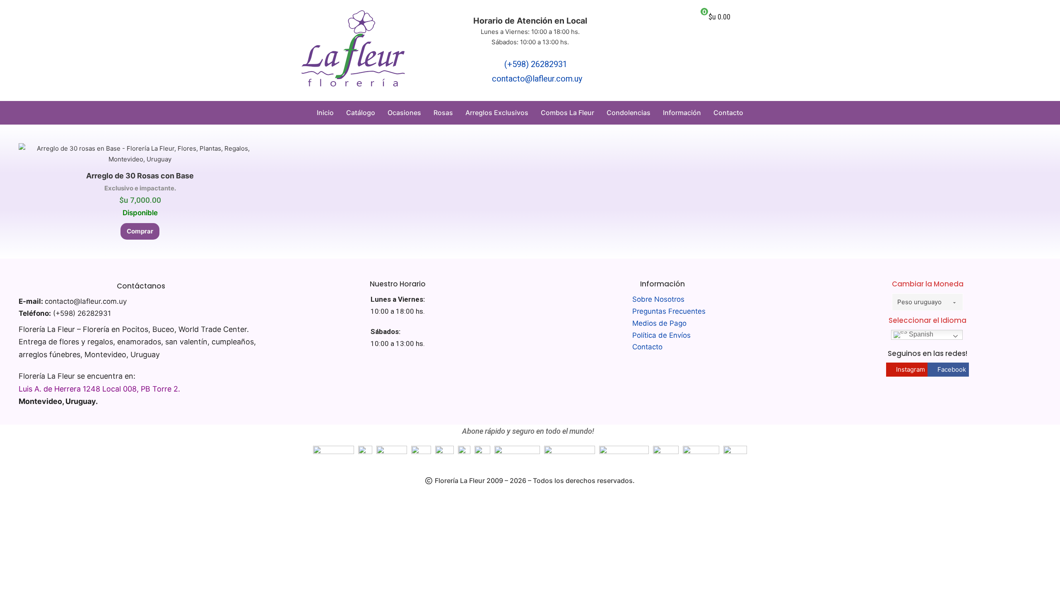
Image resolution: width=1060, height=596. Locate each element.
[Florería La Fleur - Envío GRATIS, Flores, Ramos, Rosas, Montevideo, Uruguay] (353, 50)
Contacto (728, 112)
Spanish (920, 334)
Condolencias (628, 112)
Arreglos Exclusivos (496, 112)
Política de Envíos (661, 335)
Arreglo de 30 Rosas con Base (140, 175)
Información (682, 112)
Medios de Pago (659, 323)
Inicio (325, 112)
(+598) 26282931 (535, 64)
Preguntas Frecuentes (669, 311)
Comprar (140, 231)
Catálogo (360, 112)
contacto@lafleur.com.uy (537, 79)
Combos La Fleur (567, 112)
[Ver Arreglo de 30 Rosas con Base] (140, 153)
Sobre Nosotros (658, 299)
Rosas (443, 112)
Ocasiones (404, 112)
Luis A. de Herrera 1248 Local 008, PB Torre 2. (99, 389)
